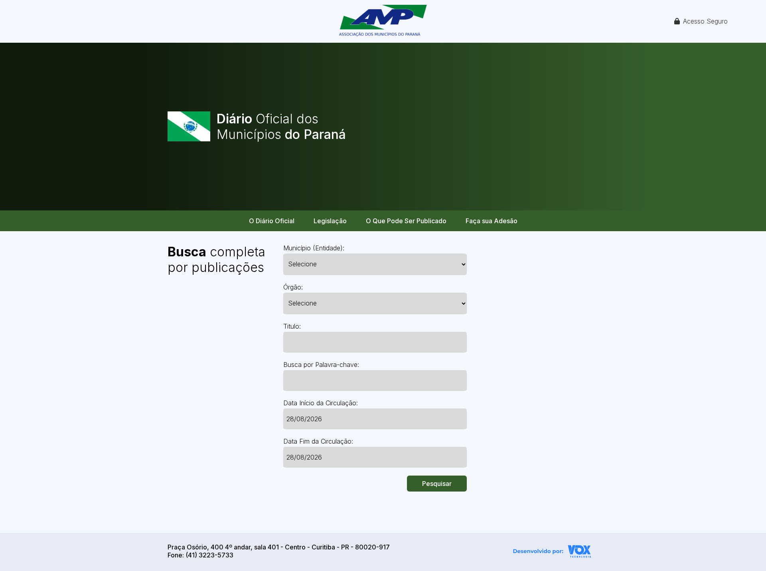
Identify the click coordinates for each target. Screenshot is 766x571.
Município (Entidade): (313, 248)
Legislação (330, 221)
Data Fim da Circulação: (318, 441)
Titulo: (292, 326)
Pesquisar (437, 484)
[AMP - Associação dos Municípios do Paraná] (383, 21)
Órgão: (293, 287)
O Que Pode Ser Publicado (406, 221)
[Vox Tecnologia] (552, 552)
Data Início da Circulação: (320, 403)
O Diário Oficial (271, 221)
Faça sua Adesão (491, 221)
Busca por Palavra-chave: (321, 365)
